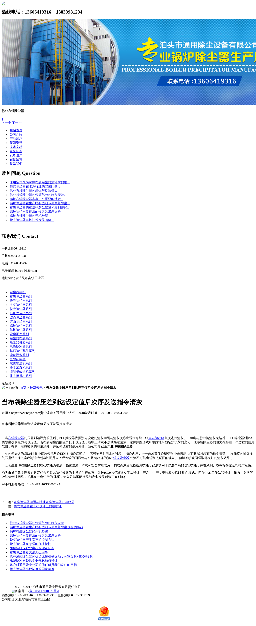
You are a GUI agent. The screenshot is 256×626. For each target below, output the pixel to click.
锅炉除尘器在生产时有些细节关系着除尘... (40, 203)
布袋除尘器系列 (21, 296)
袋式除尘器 (121, 458)
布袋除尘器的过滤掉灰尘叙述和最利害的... (40, 207)
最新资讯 (36, 387)
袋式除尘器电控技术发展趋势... (32, 220)
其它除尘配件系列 (22, 350)
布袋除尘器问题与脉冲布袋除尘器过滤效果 (44, 502)
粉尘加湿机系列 (21, 367)
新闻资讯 (16, 142)
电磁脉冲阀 (156, 438)
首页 (23, 387)
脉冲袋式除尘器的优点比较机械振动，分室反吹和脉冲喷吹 (51, 556)
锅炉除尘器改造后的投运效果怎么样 (35, 535)
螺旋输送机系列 (21, 363)
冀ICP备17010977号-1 (44, 591)
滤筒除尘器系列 (21, 317)
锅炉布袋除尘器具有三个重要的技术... (36, 199)
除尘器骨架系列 (21, 342)
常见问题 (16, 151)
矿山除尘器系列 (21, 321)
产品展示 (16, 138)
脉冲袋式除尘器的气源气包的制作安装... (38, 194)
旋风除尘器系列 (21, 313)
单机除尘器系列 (21, 330)
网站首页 (16, 130)
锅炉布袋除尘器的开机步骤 (29, 215)
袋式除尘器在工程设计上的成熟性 (38, 506)
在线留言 (16, 159)
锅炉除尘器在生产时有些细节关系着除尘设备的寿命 (46, 527)
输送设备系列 (19, 355)
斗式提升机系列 (21, 376)
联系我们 (16, 163)
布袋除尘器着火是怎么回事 (29, 552)
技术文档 (16, 147)
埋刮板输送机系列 (22, 371)
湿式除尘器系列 (21, 304)
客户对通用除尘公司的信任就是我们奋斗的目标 (43, 565)
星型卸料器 (18, 359)
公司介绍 (16, 134)
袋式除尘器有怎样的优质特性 (30, 544)
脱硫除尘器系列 (21, 309)
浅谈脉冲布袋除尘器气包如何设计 (34, 560)
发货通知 (16, 155)
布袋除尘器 (16, 438)
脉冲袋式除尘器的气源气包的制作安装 (37, 523)
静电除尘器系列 (21, 300)
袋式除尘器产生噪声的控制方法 (32, 539)
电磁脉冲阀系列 (21, 346)
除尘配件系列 (19, 334)
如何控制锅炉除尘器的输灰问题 (32, 548)
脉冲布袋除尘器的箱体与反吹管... (33, 190)
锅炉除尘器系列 (21, 325)
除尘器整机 (18, 292)
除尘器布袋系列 (21, 338)
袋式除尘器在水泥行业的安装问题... (35, 186)
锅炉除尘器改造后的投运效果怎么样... (36, 211)
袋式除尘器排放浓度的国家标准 (32, 569)
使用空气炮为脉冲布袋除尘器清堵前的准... (40, 182)
